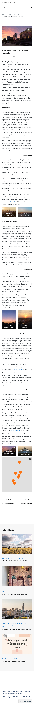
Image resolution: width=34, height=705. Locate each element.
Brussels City (12, 590)
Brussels (4, 590)
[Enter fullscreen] (30, 459)
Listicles (4, 658)
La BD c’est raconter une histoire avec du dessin (9, 501)
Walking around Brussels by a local (14, 661)
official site (12, 202)
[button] (9, 212)
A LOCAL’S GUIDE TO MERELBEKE (15, 561)
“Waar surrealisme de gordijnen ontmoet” (26, 501)
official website (18, 369)
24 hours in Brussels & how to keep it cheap (16, 629)
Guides (10, 558)
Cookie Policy (9, 698)
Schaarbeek (5, 625)
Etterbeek (20, 623)
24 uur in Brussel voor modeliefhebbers (15, 594)
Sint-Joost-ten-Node (15, 625)
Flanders (4, 558)
